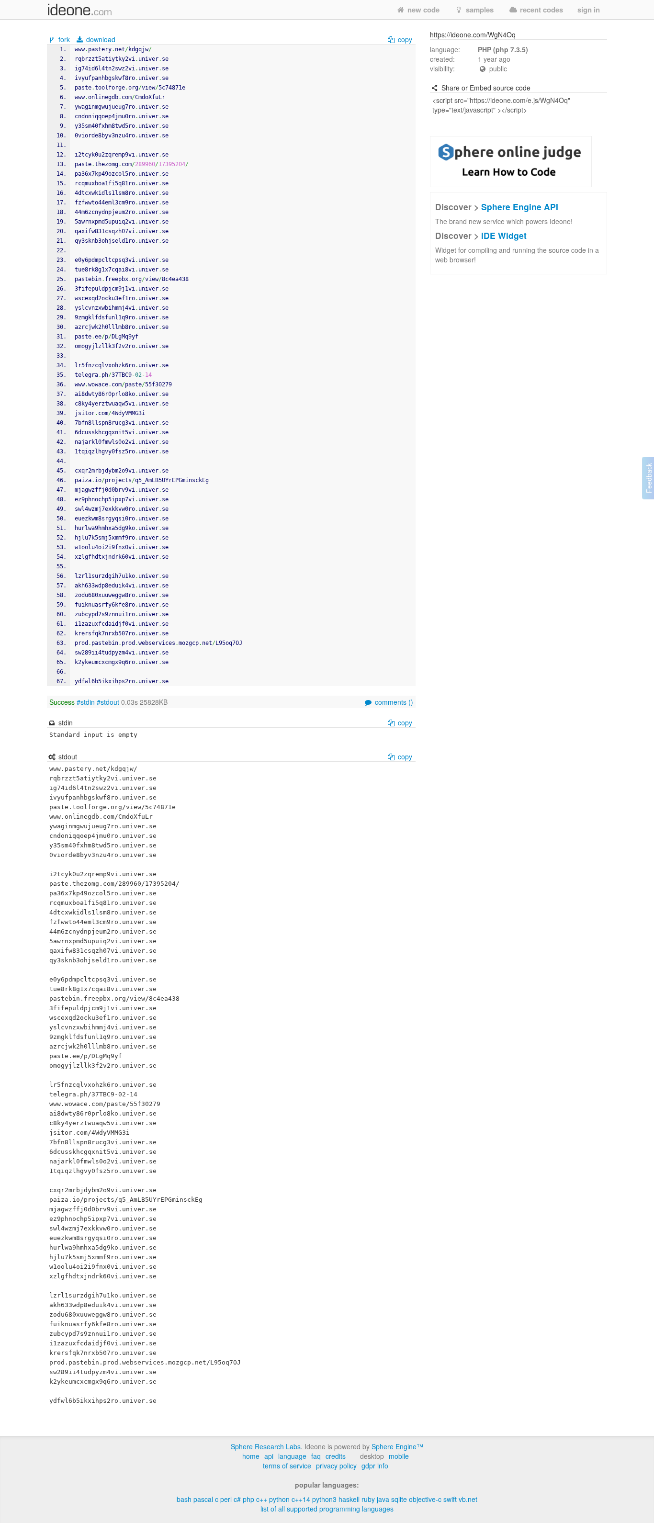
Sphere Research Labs (266, 1446)
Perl (226, 1499)
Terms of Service (287, 1465)
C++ (261, 1499)
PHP (248, 1499)
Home (250, 1456)
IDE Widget (504, 235)
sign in (588, 9)
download (99, 39)
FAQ (316, 1456)
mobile (399, 1456)
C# (237, 1499)
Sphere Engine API (519, 207)
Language (292, 1456)
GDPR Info (374, 1465)
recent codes (540, 9)
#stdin (86, 702)
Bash (184, 1499)
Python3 (324, 1499)
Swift (450, 1499)
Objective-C (425, 1499)
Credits (336, 1456)
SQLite (399, 1499)
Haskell (349, 1499)
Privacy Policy (336, 1465)
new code (423, 9)
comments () (393, 702)
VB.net (468, 1499)
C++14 (301, 1499)
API (268, 1456)
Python (279, 1499)
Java (383, 1499)
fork (64, 39)
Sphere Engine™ (397, 1446)
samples (479, 9)
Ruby (368, 1499)
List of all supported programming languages (327, 1508)
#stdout (108, 702)
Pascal (203, 1499)
